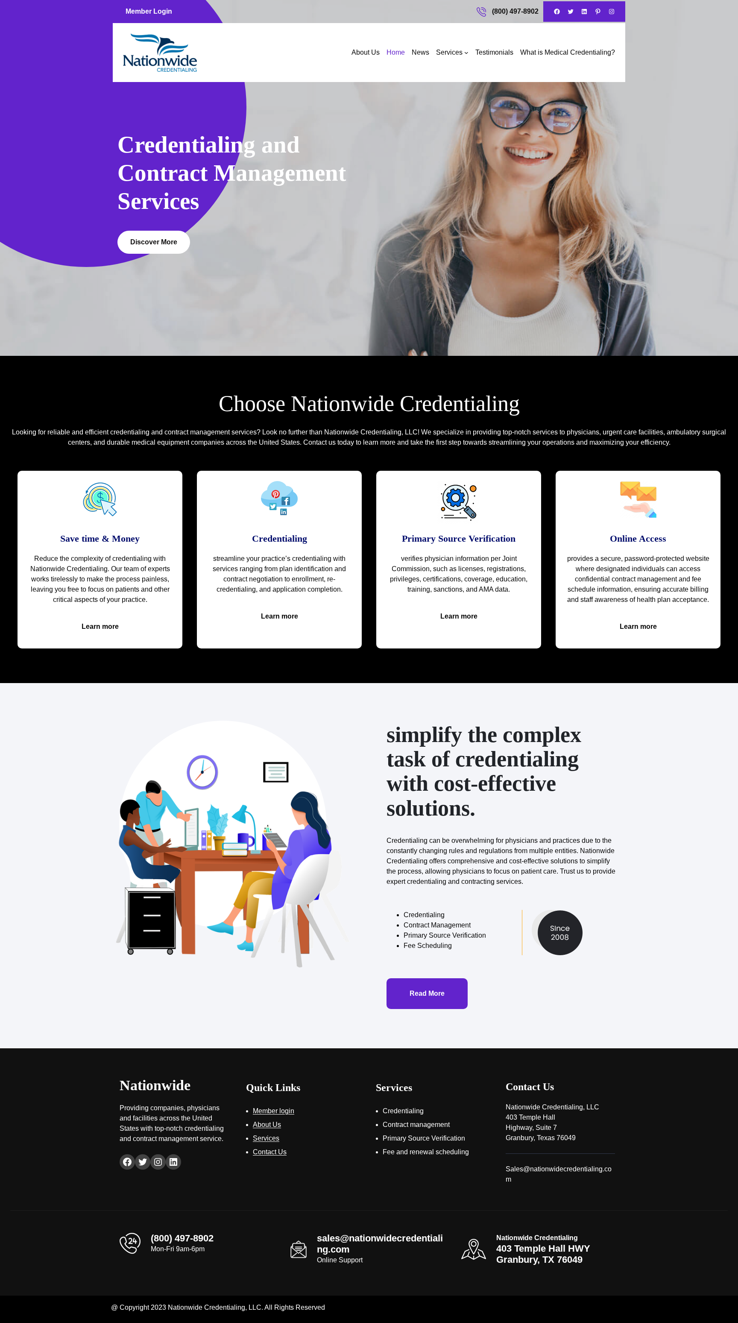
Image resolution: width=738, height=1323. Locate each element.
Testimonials (494, 52)
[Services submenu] (466, 52)
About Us (365, 52)
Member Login (149, 11)
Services (449, 52)
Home (396, 52)
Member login (273, 1111)
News (420, 52)
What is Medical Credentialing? (567, 52)
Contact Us (270, 1152)
